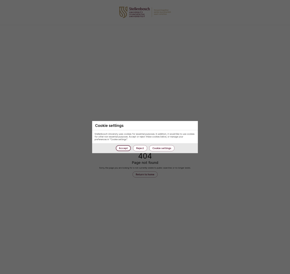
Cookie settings (161, 148)
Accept (123, 148)
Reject (140, 148)
